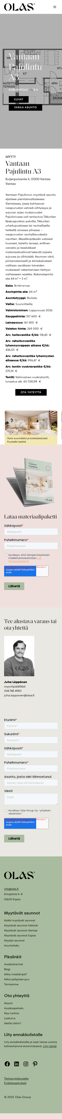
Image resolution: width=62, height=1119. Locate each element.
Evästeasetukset (15, 1083)
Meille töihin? (12, 1023)
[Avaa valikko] (54, 7)
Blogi (7, 969)
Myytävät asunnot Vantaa (20, 930)
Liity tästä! (50, 1046)
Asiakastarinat (13, 964)
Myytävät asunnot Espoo (20, 935)
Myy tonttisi (11, 1013)
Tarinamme (11, 984)
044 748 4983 (12, 691)
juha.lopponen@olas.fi (19, 695)
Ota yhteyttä (31, 392)
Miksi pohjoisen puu (16, 979)
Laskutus (10, 1018)
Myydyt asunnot (14, 940)
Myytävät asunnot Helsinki (21, 925)
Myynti (8, 1003)
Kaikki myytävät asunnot (19, 920)
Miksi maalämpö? (15, 974)
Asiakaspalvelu (14, 1008)
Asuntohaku (11, 946)
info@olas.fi (11, 889)
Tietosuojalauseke (16, 1078)
